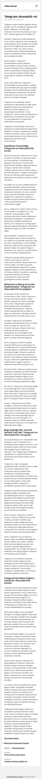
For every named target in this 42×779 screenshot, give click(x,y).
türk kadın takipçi (11, 738)
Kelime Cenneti (10, 6)
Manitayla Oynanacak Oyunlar (16, 743)
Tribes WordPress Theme (15, 777)
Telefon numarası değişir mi (15, 761)
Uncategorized (18, 748)
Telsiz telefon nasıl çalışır (14, 755)
